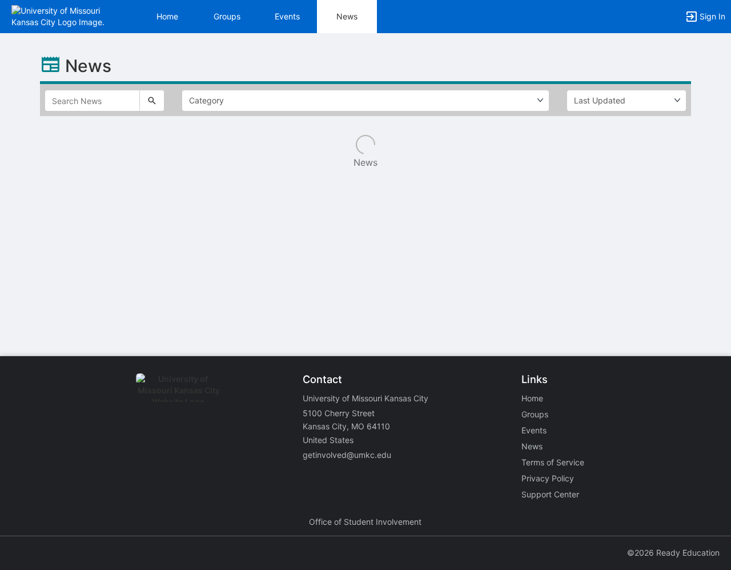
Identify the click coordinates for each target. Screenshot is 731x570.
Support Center (550, 494)
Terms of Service (552, 462)
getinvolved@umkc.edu (347, 455)
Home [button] (167, 16)
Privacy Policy (547, 478)
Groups (227, 16)
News (347, 16)
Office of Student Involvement (365, 522)
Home (532, 398)
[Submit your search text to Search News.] (151, 100)
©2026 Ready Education (673, 552)
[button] (58, 16)
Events (287, 16)
